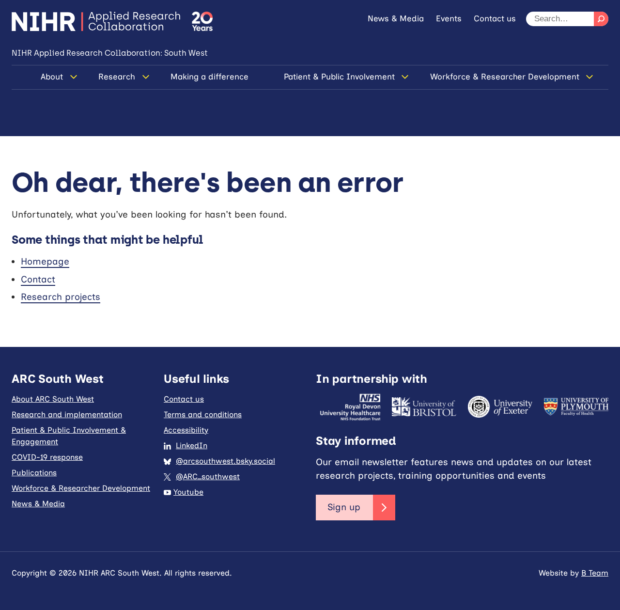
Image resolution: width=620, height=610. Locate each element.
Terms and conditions (203, 414)
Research (116, 76)
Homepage (45, 261)
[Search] (601, 19)
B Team (594, 573)
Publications (34, 472)
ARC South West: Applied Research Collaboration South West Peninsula (96, 21)
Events (449, 18)
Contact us (495, 18)
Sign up (343, 507)
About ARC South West (53, 399)
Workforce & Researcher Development (504, 76)
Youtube (188, 492)
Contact (38, 279)
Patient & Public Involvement (339, 76)
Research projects (60, 296)
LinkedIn (191, 445)
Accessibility (186, 430)
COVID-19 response (47, 457)
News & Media (396, 18)
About (52, 76)
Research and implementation (67, 414)
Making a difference (209, 76)
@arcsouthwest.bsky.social (225, 461)
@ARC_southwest (208, 476)
